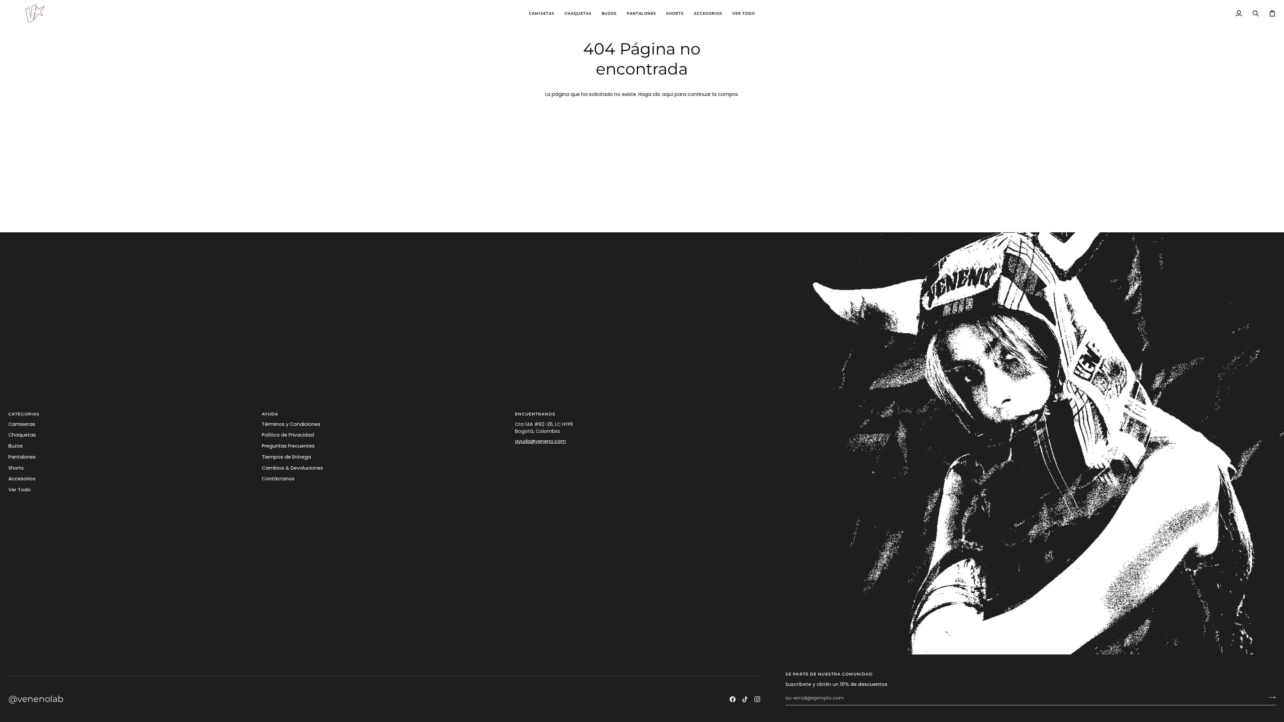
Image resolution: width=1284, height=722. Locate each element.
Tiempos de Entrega (286, 457)
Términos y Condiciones (291, 424)
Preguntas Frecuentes (288, 446)
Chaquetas (22, 435)
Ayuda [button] (270, 413)
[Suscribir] (1270, 697)
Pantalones (22, 457)
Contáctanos (278, 478)
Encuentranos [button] (535, 413)
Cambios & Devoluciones (292, 468)
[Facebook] (733, 699)
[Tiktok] (745, 699)
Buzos (15, 446)
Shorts (16, 468)
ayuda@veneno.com (540, 441)
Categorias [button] (23, 413)
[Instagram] (757, 699)
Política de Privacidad (288, 435)
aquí (667, 94)
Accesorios (21, 478)
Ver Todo (19, 489)
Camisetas (21, 424)
